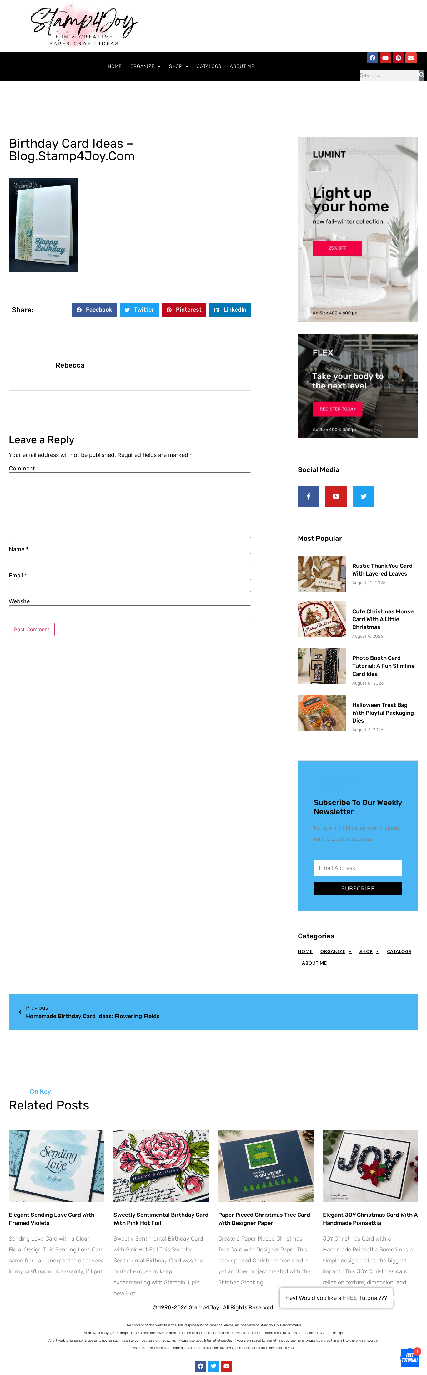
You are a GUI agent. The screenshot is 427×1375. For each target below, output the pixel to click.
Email (18, 575)
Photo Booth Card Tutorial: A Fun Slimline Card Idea (383, 666)
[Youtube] (385, 57)
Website (19, 601)
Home (115, 66)
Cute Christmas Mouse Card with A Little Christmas (383, 619)
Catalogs (209, 66)
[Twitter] (213, 1366)
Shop (175, 66)
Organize (142, 66)
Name (19, 549)
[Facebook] (372, 57)
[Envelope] (411, 57)
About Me (242, 66)
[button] (94, 310)
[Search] (421, 75)
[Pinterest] (398, 57)
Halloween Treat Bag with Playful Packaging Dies (383, 713)
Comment (24, 468)
